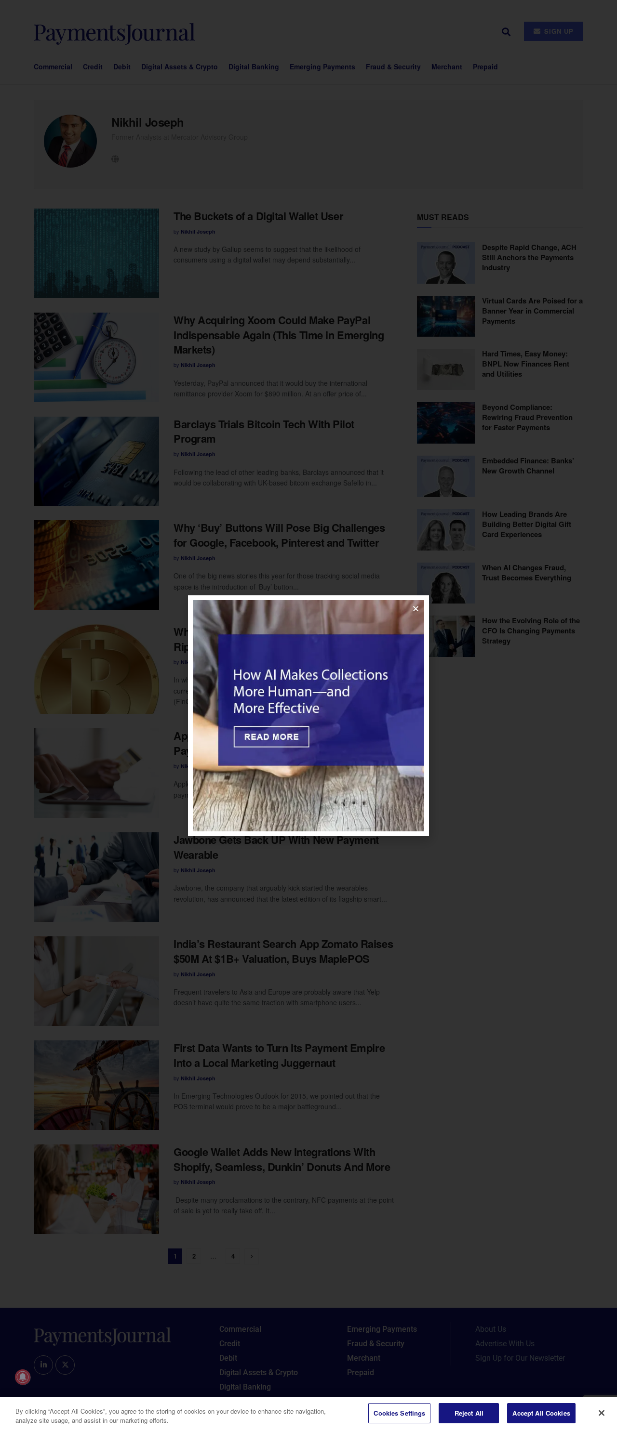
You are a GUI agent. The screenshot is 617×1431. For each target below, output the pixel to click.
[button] (415, 608)
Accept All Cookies (541, 1413)
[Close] (601, 1412)
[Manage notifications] (22, 1377)
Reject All (469, 1413)
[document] (308, 715)
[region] (308, 1414)
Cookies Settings (399, 1413)
